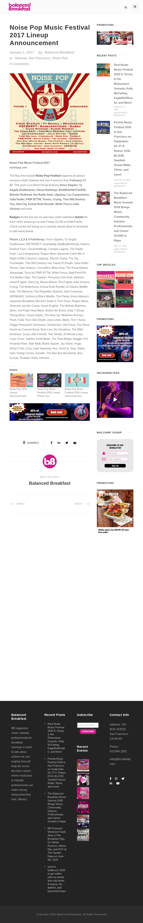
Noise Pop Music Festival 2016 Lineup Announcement (76, 392)
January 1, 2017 (22, 52)
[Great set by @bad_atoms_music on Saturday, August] (115, 399)
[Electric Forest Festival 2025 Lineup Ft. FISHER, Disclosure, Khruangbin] (124, 299)
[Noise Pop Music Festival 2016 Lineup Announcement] (77, 380)
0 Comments (19, 64)
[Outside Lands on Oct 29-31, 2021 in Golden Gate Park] (124, 280)
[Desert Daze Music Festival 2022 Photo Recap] (106, 299)
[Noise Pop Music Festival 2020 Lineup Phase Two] (49, 380)
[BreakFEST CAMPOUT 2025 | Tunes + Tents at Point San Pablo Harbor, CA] (106, 280)
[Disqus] (50, 565)
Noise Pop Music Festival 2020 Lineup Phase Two (48, 392)
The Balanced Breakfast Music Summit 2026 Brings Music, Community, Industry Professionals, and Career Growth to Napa (123, 217)
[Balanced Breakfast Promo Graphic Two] (50, 411)
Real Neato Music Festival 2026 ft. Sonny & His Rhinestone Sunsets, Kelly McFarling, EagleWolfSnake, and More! (123, 83)
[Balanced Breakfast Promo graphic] (115, 343)
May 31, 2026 (120, 246)
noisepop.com (18, 167)
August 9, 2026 (122, 180)
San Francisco (39, 58)
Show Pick (60, 58)
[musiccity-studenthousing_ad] (115, 37)
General (21, 58)
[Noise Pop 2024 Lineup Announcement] (22, 380)
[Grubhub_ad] (115, 511)
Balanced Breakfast (59, 52)
